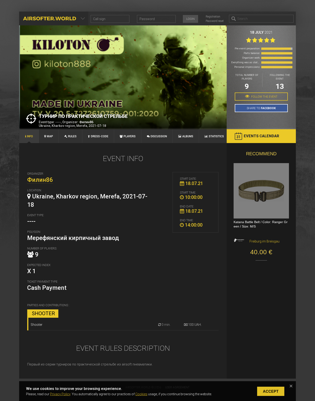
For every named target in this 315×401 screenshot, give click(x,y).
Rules (72, 136)
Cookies (141, 394)
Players (130, 136)
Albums (187, 136)
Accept (271, 391)
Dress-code (99, 136)
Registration (213, 16)
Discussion (159, 136)
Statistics (216, 136)
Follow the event (263, 96)
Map (50, 136)
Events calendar (261, 136)
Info (30, 136)
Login (190, 19)
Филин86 (86, 122)
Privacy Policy (60, 394)
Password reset (215, 21)
